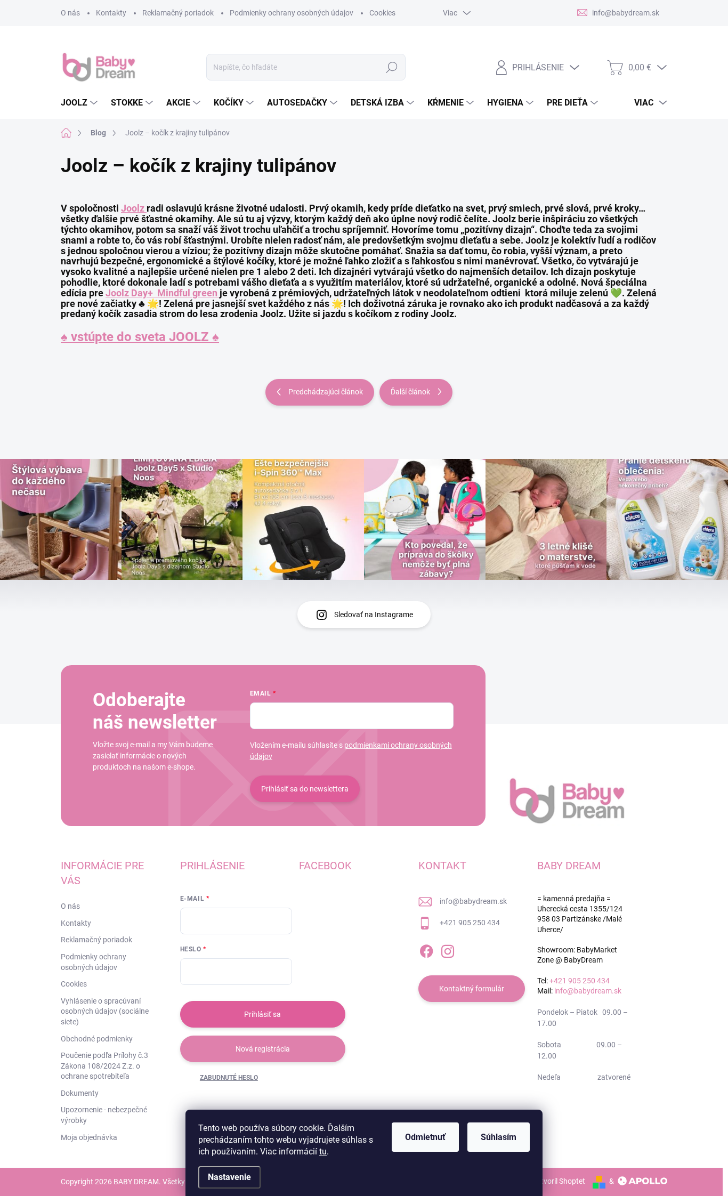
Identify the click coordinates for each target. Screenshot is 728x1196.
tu (323, 1151)
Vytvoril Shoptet (558, 1181)
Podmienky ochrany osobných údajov (291, 13)
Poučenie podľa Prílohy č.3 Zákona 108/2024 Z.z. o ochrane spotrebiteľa (104, 1065)
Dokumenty (80, 1093)
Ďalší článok (410, 391)
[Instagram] (448, 949)
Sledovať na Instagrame (373, 614)
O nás (70, 13)
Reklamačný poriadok (178, 13)
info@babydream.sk (473, 901)
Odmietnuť (425, 1137)
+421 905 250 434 (470, 922)
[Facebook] (426, 949)
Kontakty (111, 13)
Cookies (382, 13)
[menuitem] (80, 103)
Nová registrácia (263, 1049)
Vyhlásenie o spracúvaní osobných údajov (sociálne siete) (105, 1011)
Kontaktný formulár (471, 988)
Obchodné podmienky (97, 1039)
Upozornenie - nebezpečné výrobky (104, 1115)
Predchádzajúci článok (325, 391)
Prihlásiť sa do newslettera (305, 789)
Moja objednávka (89, 1137)
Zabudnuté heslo (229, 1077)
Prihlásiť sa (262, 1014)
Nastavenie (229, 1177)
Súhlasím (498, 1137)
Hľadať (392, 67)
